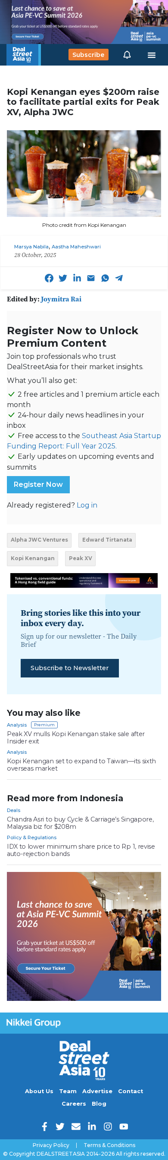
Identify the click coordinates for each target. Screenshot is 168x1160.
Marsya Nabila (31, 247)
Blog (99, 1103)
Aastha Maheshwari (76, 247)
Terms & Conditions (109, 1145)
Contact (130, 1091)
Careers (74, 1103)
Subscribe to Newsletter (70, 668)
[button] (127, 54)
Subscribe (88, 55)
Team (68, 1091)
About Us (39, 1091)
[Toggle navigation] (151, 54)
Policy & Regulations (31, 837)
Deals (13, 810)
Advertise (97, 1091)
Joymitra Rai (61, 299)
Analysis (17, 725)
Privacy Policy (51, 1145)
